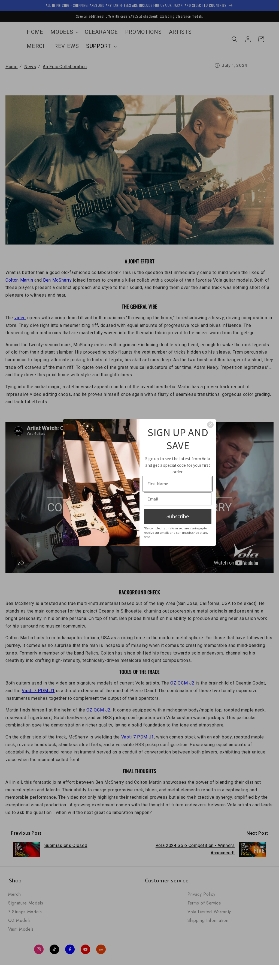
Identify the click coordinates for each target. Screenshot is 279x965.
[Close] (210, 424)
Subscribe (177, 516)
